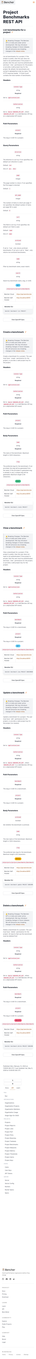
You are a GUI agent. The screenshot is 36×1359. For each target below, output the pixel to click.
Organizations (9, 1103)
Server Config (9, 1183)
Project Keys (9, 1160)
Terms (4, 1354)
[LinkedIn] (10, 1279)
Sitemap (26, 1354)
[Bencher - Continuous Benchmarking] (7, 2)
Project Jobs (9, 1129)
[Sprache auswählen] (12, 1083)
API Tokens (8, 1173)
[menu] (33, 2)
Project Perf (9, 1132)
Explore (4, 1321)
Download (5, 1297)
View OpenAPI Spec (18, 319)
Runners (7, 1186)
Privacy (11, 1354)
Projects (7, 1122)
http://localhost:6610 (23, 298)
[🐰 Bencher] (18, 1270)
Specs (7, 1193)
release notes (20, 51)
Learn (4, 1306)
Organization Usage (11, 1112)
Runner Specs (9, 1190)
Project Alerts (9, 1157)
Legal (4, 1342)
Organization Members (12, 1109)
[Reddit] (14, 1279)
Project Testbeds (10, 1141)
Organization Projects (12, 1106)
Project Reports (10, 1125)
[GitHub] (3, 1279)
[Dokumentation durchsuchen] (12, 1080)
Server (7, 1180)
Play (3, 1327)
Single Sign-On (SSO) (12, 1115)
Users (7, 1167)
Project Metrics (10, 1151)
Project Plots (9, 1135)
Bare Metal (5, 1312)
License (18, 1354)
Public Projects (7, 1324)
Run (6, 1096)
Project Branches (10, 1138)
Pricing (4, 1294)
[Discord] (7, 1279)
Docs (3, 1291)
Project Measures (10, 1147)
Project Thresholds (11, 1154)
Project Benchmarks (11, 1144)
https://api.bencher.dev (24, 294)
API (3, 1309)
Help (3, 1336)
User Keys (8, 1170)
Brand (4, 1339)
